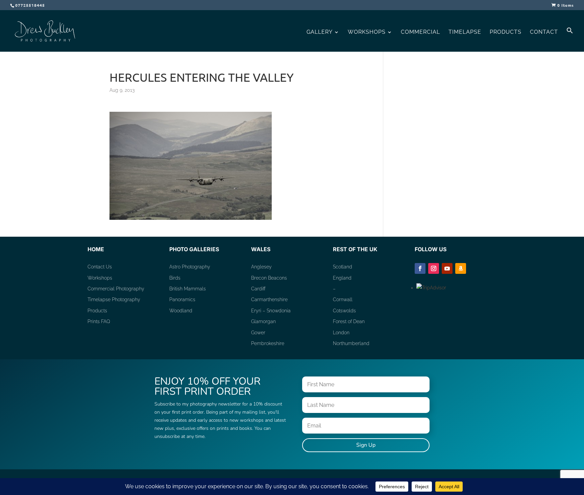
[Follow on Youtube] (447, 268)
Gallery (320, 32)
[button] (569, 39)
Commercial (420, 32)
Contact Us (100, 266)
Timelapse (464, 32)
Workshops (367, 32)
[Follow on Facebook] (420, 268)
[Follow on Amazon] (460, 268)
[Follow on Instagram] (433, 268)
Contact (544, 32)
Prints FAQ (99, 321)
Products (505, 32)
